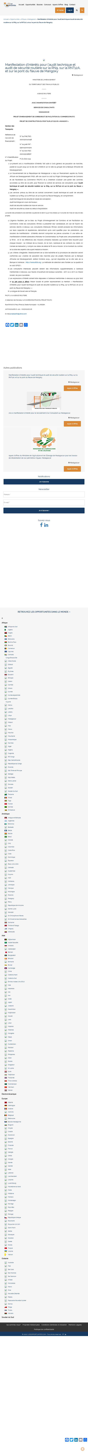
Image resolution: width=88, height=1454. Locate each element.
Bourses (40, 5)
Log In (70, 10)
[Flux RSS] (82, 10)
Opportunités (30, 5)
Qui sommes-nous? (13, 1325)
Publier (61, 10)
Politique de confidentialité (44, 1329)
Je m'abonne (44, 482)
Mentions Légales (75, 1325)
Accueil (21, 5)
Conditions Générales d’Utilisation (54, 1325)
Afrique (23, 19)
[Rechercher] (76, 10)
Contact (72, 5)
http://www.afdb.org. (34, 262)
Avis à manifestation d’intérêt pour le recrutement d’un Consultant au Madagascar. (39, 413)
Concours (47, 5)
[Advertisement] (44, 42)
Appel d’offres (57, 5)
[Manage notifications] (82, 1449)
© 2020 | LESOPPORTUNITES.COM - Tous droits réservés (41, 1334)
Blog (66, 5)
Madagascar (32, 19)
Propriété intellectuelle (31, 1325)
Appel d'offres (72, 388)
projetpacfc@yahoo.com (18, 314)
